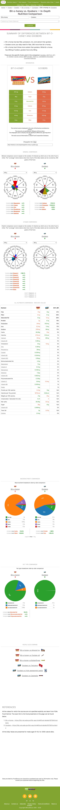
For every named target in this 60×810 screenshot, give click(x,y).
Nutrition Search (12, 2)
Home (3, 7)
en (27, 800)
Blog (27, 5)
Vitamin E (4, 367)
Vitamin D (31, 293)
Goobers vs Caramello (30, 676)
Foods (10, 7)
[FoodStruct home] (4, 3)
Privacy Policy (32, 804)
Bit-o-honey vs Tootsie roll (30, 655)
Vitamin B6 (4, 384)
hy (33, 800)
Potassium (4, 323)
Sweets (16, 7)
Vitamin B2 (4, 355)
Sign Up (40, 5)
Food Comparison (33, 2)
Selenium (3, 373)
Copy (35, 142)
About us (6, 804)
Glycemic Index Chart (47, 2)
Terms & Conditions (44, 804)
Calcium (3, 338)
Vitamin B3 (4, 407)
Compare (35, 7)
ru (30, 800)
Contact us (14, 804)
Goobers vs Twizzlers (30, 665)
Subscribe (33, 5)
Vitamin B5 (4, 375)
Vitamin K (31, 296)
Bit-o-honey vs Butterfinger (30, 660)
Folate (3, 387)
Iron (2, 326)
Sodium (3, 329)
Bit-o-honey (26, 7)
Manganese (4, 370)
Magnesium (4, 364)
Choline (3, 413)
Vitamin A (31, 295)
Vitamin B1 (4, 341)
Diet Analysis (22, 2)
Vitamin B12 (4, 358)
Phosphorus (4, 349)
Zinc (2, 346)
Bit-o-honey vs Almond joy (30, 650)
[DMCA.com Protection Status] (30, 790)
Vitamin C (4, 381)
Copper (3, 352)
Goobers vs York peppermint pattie (30, 671)
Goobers (54, 7)
